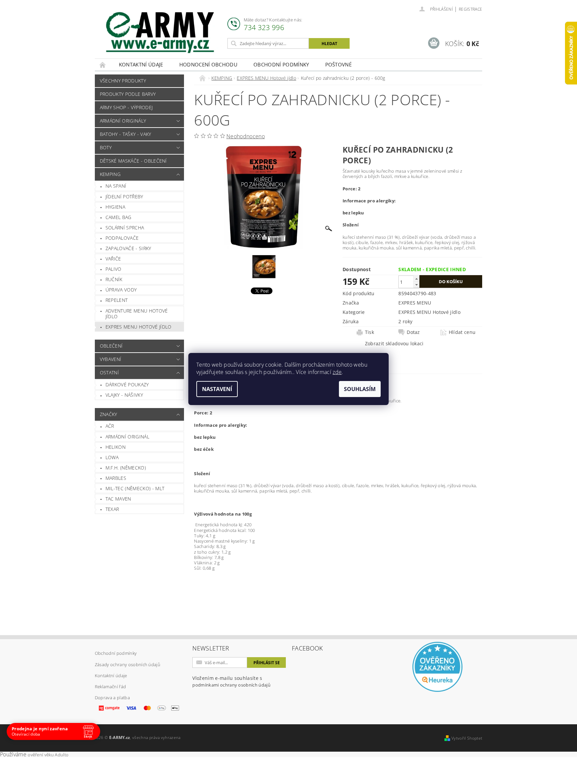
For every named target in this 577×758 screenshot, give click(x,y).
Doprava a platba (112, 698)
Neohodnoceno (245, 136)
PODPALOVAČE (122, 238)
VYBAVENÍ (111, 359)
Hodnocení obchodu (208, 64)
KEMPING (110, 174)
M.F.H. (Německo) (126, 467)
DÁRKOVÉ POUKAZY (127, 384)
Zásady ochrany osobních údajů (127, 664)
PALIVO (114, 269)
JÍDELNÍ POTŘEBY (124, 196)
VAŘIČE (113, 258)
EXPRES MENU (414, 303)
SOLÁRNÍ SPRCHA (125, 227)
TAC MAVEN (118, 499)
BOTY (106, 147)
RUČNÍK (114, 279)
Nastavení (217, 389)
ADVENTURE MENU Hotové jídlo (137, 314)
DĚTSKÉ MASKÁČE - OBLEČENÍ (133, 161)
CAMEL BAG (119, 217)
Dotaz (413, 332)
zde (337, 372)
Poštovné (338, 64)
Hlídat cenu (462, 332)
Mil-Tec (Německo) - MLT (135, 488)
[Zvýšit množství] (416, 278)
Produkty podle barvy (128, 94)
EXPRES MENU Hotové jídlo (139, 327)
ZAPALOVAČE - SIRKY (128, 248)
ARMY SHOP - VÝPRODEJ (126, 107)
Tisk (369, 332)
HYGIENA (115, 207)
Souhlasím (360, 389)
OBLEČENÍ (111, 346)
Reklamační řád (110, 687)
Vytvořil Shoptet (466, 738)
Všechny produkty (123, 80)
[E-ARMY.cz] (160, 32)
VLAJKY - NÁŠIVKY (124, 395)
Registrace (470, 9)
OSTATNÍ (109, 372)
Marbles (116, 478)
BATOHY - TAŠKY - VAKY (125, 134)
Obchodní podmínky (281, 64)
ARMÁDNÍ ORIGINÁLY (123, 121)
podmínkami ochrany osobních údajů (231, 685)
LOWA (112, 457)
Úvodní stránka (103, 64)
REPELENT (117, 300)
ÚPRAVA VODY (121, 290)
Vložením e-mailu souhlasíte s (231, 681)
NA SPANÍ (116, 186)
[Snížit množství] (416, 284)
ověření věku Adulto (48, 755)
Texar (112, 509)
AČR (110, 426)
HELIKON (116, 447)
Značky (108, 414)
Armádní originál (127, 436)
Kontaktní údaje (141, 64)
